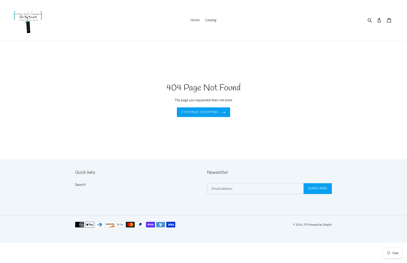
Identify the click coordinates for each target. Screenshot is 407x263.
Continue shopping (200, 112)
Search (80, 184)
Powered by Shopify (320, 224)
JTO (306, 224)
